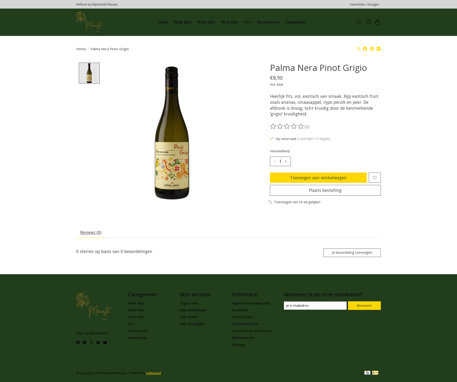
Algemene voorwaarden (251, 303)
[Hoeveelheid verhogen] (285, 161)
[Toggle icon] (359, 22)
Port (247, 22)
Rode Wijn (182, 22)
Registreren (189, 303)
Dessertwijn (295, 22)
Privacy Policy (242, 316)
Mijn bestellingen (193, 310)
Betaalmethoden (245, 323)
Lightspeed (153, 373)
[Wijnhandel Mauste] (93, 22)
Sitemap (238, 344)
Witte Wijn (206, 22)
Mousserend (268, 22)
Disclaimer (240, 310)
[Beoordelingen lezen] (287, 126)
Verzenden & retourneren (252, 330)
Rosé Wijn (229, 22)
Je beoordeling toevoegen (352, 252)
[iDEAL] (375, 373)
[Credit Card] (367, 373)
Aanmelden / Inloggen (364, 4)
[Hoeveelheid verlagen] (275, 161)
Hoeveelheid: (280, 151)
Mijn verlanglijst (192, 323)
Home (163, 22)
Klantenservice (243, 337)
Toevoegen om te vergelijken (297, 201)
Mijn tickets (189, 316)
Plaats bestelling (325, 190)
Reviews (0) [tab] (90, 232)
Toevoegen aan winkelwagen (318, 177)
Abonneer (364, 305)
